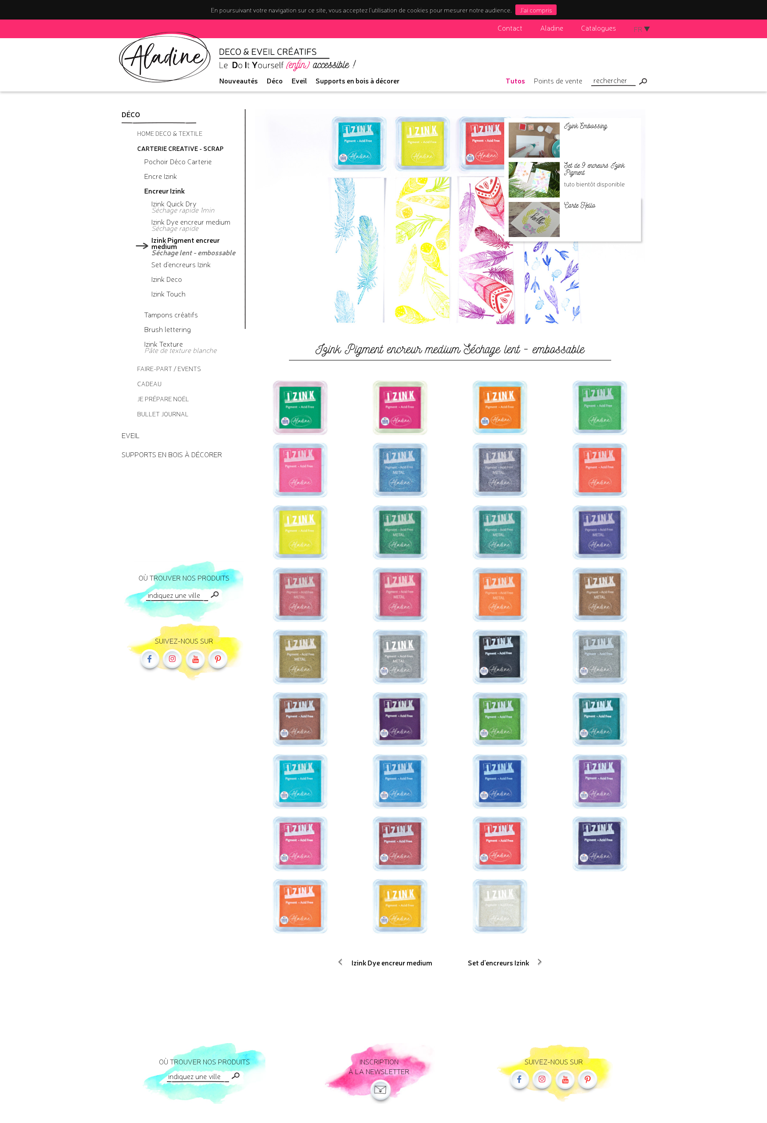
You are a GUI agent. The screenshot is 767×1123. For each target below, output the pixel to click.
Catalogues (598, 27)
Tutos (515, 80)
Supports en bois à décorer (357, 80)
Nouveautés (238, 80)
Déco (275, 80)
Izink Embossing (585, 125)
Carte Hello (579, 205)
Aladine (551, 27)
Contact (510, 27)
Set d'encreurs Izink (498, 962)
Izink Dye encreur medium (392, 962)
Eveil (299, 80)
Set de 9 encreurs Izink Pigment (594, 169)
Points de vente (558, 80)
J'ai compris (536, 10)
